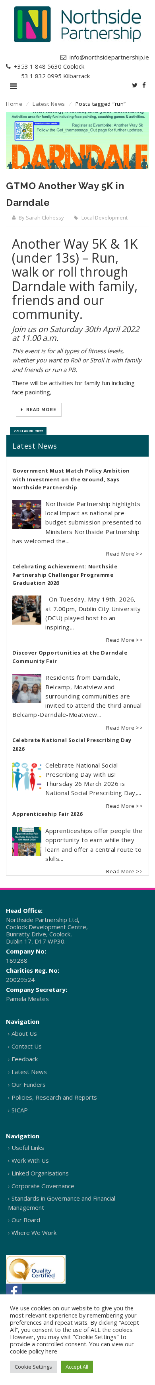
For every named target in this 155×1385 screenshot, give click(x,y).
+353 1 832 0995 (38, 76)
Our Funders (29, 1084)
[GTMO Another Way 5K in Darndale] (77, 140)
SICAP (20, 1110)
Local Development (104, 217)
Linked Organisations (40, 1173)
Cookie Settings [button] (33, 1366)
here (51, 1351)
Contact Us (27, 1046)
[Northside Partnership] (77, 24)
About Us (24, 1033)
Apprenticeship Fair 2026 (47, 813)
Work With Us (30, 1160)
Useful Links (28, 1148)
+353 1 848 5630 (38, 66)
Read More (40, 409)
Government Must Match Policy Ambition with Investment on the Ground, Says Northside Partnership (71, 479)
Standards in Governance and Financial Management (61, 1202)
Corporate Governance (43, 1186)
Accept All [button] (77, 1366)
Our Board (26, 1220)
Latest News (49, 103)
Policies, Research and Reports (54, 1097)
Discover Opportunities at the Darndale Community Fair (69, 657)
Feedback (25, 1059)
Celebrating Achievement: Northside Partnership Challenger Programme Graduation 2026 (64, 575)
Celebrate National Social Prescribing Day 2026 (72, 744)
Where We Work (34, 1233)
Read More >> (124, 553)
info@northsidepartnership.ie (109, 57)
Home (14, 103)
